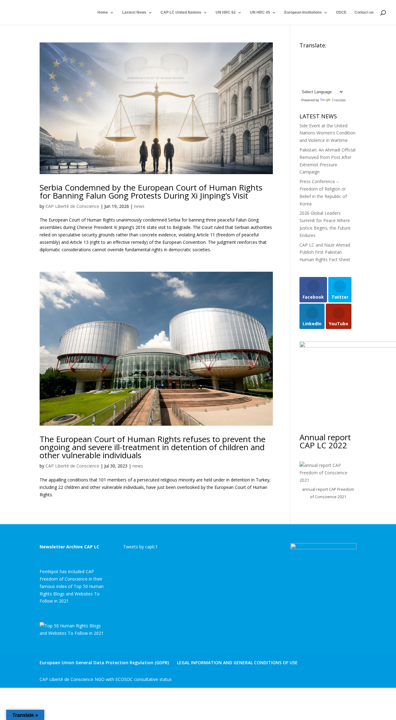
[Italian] (314, 68)
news (139, 206)
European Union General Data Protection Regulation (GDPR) (104, 662)
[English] (302, 53)
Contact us (364, 12)
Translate (339, 100)
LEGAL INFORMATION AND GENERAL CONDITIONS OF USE (237, 662)
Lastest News (134, 12)
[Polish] (302, 75)
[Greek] (333, 61)
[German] (327, 61)
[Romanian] (314, 75)
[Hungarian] (345, 61)
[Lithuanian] (339, 68)
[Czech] (339, 53)
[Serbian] (327, 75)
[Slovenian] (339, 75)
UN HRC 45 (260, 12)
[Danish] (345, 53)
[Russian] (321, 75)
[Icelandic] (302, 68)
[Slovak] (333, 75)
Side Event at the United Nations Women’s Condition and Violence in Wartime (327, 133)
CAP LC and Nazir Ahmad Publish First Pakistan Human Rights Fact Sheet (324, 252)
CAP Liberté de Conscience (72, 206)
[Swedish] (302, 83)
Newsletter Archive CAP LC (69, 547)
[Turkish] (308, 83)
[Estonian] (308, 61)
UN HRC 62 (226, 12)
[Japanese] (321, 68)
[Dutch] (302, 61)
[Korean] (327, 68)
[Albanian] (308, 53)
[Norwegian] (345, 68)
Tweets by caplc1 (140, 547)
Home (102, 12)
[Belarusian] (314, 53)
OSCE (341, 12)
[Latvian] (333, 68)
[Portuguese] (308, 75)
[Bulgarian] (327, 53)
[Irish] (308, 68)
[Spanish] (345, 75)
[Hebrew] (339, 61)
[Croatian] (333, 53)
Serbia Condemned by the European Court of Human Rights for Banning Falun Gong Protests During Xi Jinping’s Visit (151, 191)
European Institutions (303, 12)
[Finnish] (314, 61)
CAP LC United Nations (181, 12)
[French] (321, 61)
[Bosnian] (321, 53)
